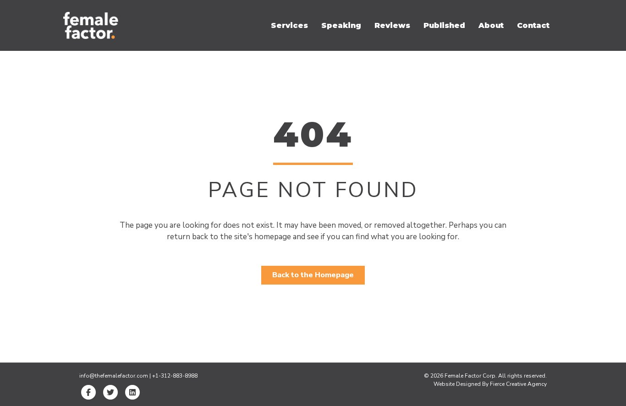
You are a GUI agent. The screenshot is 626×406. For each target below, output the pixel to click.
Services (289, 25)
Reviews (392, 25)
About (491, 25)
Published (444, 25)
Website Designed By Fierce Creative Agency (490, 384)
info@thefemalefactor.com (113, 375)
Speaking (341, 25)
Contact (533, 25)
